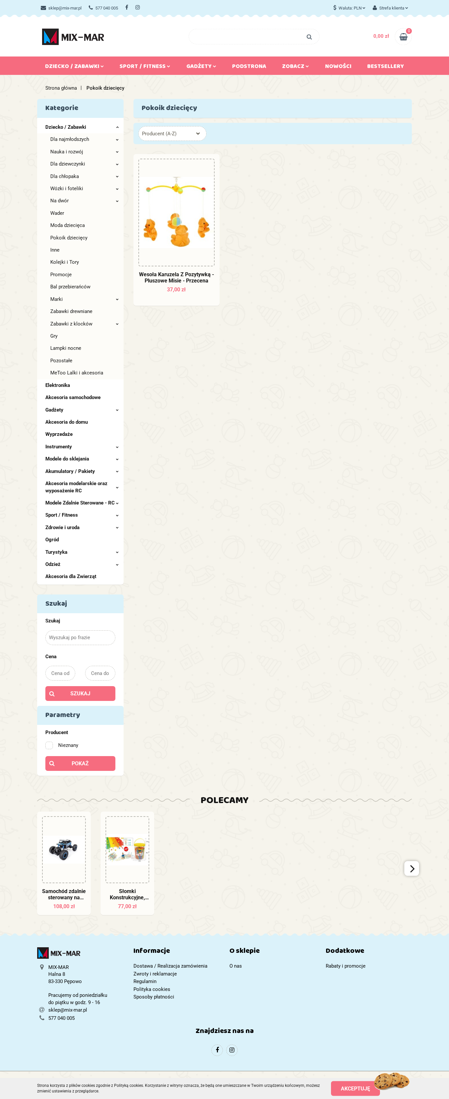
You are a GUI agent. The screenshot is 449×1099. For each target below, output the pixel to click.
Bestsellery (385, 67)
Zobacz (294, 67)
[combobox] (172, 133)
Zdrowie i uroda (62, 527)
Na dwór (59, 201)
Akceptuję (355, 1088)
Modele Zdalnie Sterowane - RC (80, 503)
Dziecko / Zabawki (65, 127)
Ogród (52, 540)
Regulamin (144, 981)
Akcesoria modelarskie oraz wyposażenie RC (76, 487)
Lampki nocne (65, 348)
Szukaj (80, 693)
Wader (57, 213)
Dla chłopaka (64, 176)
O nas (235, 966)
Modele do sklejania (67, 459)
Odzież (52, 564)
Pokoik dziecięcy (68, 238)
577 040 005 (106, 8)
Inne (54, 250)
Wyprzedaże (59, 434)
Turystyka (56, 552)
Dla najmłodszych (69, 139)
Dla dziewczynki (67, 164)
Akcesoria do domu (66, 422)
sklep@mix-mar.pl (65, 8)
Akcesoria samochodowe (73, 397)
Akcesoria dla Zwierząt (70, 576)
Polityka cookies (151, 989)
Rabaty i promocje (346, 966)
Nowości (338, 67)
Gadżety (54, 410)
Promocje (61, 275)
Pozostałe (61, 361)
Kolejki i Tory (64, 262)
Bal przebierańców (70, 287)
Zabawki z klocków (71, 324)
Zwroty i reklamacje (155, 974)
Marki (56, 299)
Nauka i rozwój (66, 152)
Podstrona (249, 67)
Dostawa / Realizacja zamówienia (170, 966)
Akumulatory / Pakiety (70, 471)
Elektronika (57, 385)
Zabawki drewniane (71, 311)
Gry (54, 336)
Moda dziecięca (67, 225)
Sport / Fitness (61, 515)
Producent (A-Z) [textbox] (159, 134)
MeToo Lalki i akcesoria (76, 373)
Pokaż (80, 763)
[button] (176, 952)
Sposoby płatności (153, 997)
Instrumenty (58, 447)
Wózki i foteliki (66, 188)
